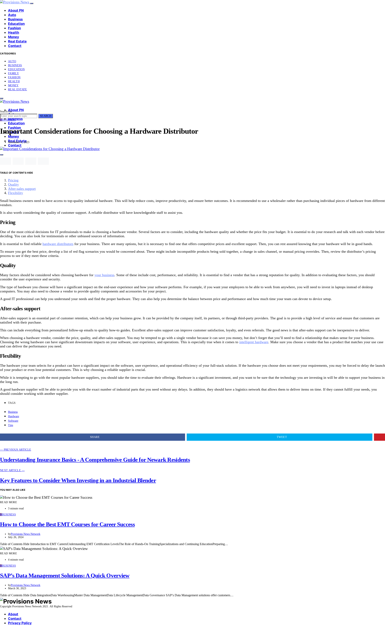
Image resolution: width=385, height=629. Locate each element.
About (13, 614)
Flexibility (15, 193)
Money (13, 37)
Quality (13, 184)
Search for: (6, 111)
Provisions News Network (25, 533)
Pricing (13, 180)
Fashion (14, 28)
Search (45, 115)
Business (15, 19)
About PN (16, 10)
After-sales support (22, 189)
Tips (10, 425)
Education (16, 24)
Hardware (13, 416)
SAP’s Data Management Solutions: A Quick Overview (65, 575)
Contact (14, 46)
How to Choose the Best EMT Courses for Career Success (67, 524)
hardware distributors (58, 244)
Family (13, 73)
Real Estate (17, 41)
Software (13, 420)
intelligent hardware (253, 342)
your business (104, 275)
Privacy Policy (20, 623)
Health (13, 33)
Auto (12, 15)
